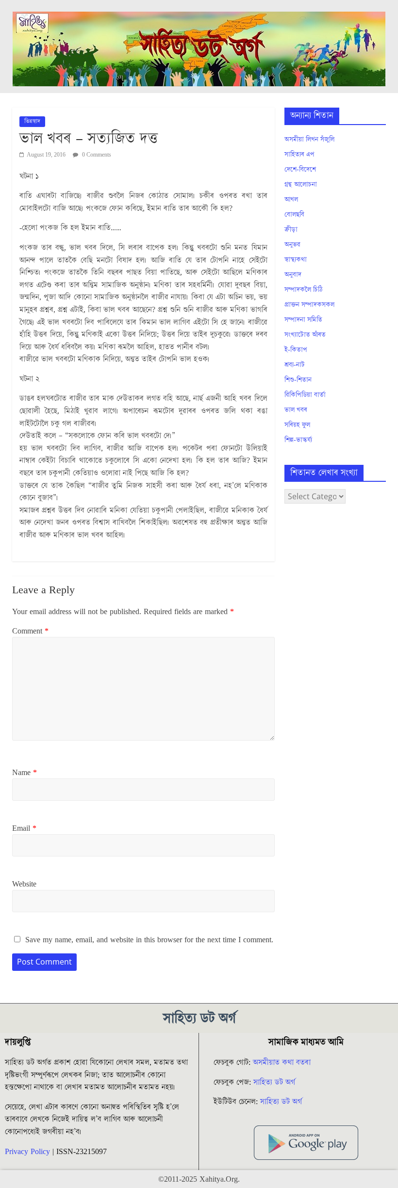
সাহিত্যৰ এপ (299, 154)
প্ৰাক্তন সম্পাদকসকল (309, 305)
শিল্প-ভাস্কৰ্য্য (298, 440)
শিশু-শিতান (298, 380)
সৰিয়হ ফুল (297, 425)
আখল (291, 200)
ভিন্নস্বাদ (32, 121)
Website (24, 884)
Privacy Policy (27, 1151)
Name (24, 772)
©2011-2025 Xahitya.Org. (199, 1179)
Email (24, 828)
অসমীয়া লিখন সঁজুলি (309, 139)
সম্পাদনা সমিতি (303, 320)
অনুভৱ (292, 245)
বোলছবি (294, 215)
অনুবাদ (292, 275)
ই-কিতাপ (295, 350)
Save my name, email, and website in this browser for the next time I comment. (149, 940)
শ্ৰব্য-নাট (294, 365)
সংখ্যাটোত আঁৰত (305, 335)
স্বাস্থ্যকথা (295, 260)
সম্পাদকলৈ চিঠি (303, 290)
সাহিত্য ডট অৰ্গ (274, 1082)
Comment (30, 631)
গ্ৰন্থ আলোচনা (300, 185)
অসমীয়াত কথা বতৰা (283, 1062)
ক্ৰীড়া (291, 230)
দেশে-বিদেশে (300, 169)
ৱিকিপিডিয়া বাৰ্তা (305, 395)
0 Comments (96, 155)
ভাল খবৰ (295, 410)
